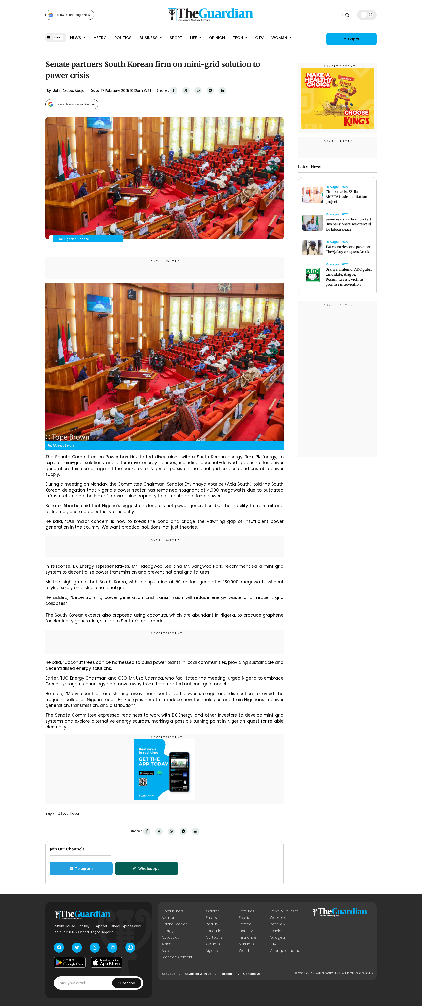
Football (246, 924)
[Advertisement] (337, 380)
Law (273, 944)
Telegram (84, 868)
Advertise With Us (198, 974)
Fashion (246, 917)
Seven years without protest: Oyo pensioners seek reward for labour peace (349, 224)
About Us (168, 974)
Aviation (168, 917)
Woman (279, 38)
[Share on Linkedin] (222, 90)
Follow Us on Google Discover (75, 104)
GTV (259, 38)
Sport (176, 38)
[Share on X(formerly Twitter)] (186, 90)
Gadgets (278, 937)
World (244, 950)
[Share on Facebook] (174, 90)
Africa (166, 944)
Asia (165, 950)
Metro (100, 38)
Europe (212, 917)
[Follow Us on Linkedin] (112, 948)
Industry (246, 930)
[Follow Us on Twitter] (77, 948)
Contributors (173, 911)
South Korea (70, 813)
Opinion (217, 38)
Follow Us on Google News (73, 15)
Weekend (278, 917)
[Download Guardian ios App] (106, 962)
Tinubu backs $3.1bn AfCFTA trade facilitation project (346, 196)
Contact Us (252, 974)
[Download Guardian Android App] (70, 962)
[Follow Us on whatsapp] (130, 948)
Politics (123, 38)
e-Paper (351, 39)
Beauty (212, 924)
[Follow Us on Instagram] (95, 948)
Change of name (285, 950)
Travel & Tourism (284, 911)
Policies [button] (226, 974)
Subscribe (126, 983)
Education (214, 930)
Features (246, 911)
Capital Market (174, 924)
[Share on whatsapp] (198, 90)
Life (194, 38)
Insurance (247, 937)
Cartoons (214, 937)
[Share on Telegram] (210, 90)
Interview (277, 924)
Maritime (246, 944)
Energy (167, 930)
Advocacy (170, 937)
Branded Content (177, 957)
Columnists (216, 944)
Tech (238, 38)
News (76, 38)
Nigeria (212, 950)
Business (148, 38)
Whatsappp (149, 868)
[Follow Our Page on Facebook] (59, 948)
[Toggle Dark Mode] (367, 14)
